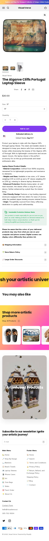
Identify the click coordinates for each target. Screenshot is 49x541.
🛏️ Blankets (6, 463)
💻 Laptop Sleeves (9, 470)
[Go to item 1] (5, 68)
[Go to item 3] (20, 67)
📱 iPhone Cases (8, 474)
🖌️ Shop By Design (9, 459)
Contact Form (7, 505)
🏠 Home (30, 455)
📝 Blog (30, 481)
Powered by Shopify (24, 534)
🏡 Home (5, 455)
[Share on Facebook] (21, 90)
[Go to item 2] (13, 68)
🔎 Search (31, 459)
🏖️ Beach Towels (8, 467)
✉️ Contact (31, 485)
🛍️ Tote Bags (7, 482)
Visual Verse (7, 75)
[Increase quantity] (15, 120)
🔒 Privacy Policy (33, 467)
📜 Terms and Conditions (36, 463)
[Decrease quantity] (5, 120)
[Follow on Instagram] (9, 520)
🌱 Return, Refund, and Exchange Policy (36, 471)
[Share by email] (33, 90)
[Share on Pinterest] (29, 90)
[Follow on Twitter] (3, 520)
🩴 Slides (5, 486)
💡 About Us (7, 494)
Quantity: (5, 115)
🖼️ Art (4, 478)
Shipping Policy (32, 477)
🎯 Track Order (8, 490)
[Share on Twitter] (25, 90)
